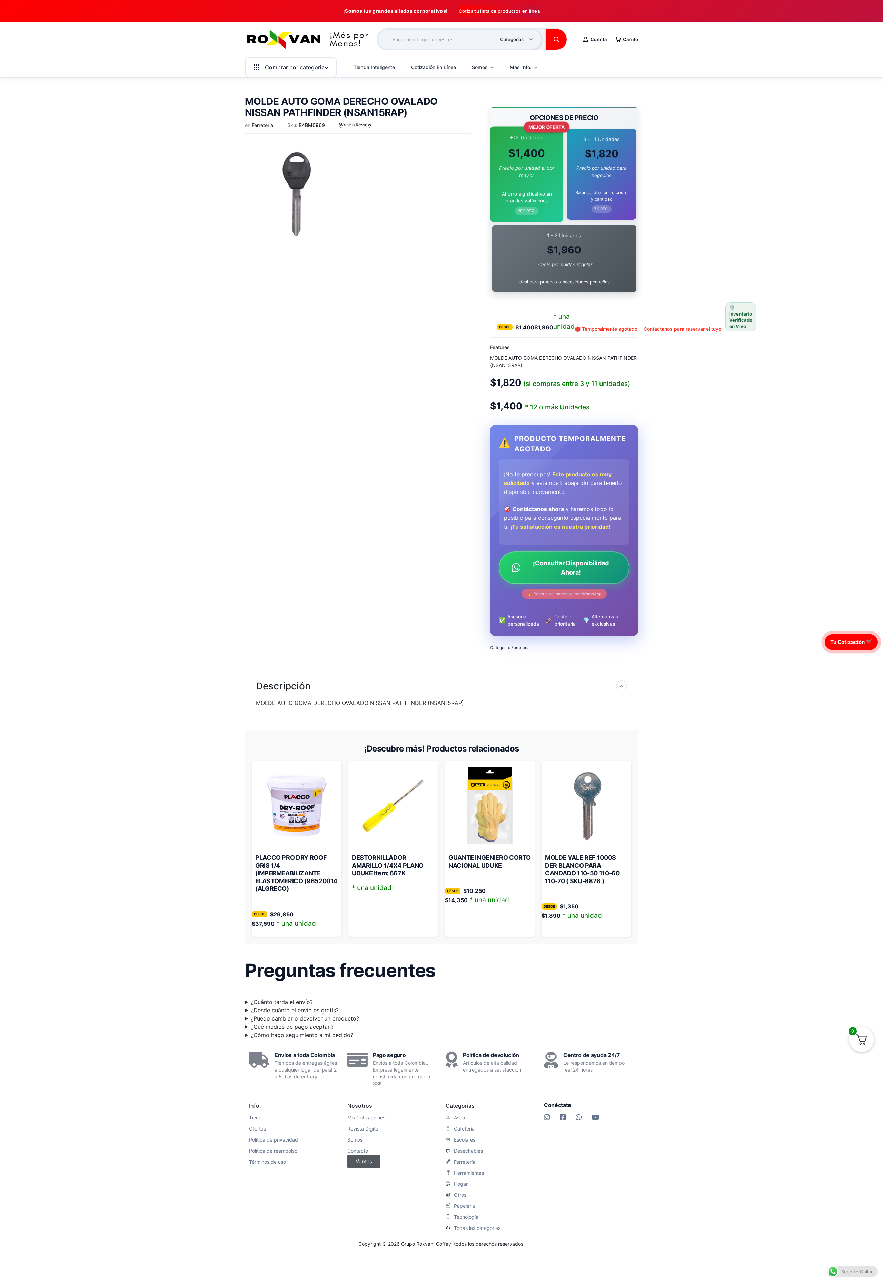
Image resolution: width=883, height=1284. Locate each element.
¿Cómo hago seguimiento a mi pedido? (302, 1035)
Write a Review (355, 124)
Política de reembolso (273, 1151)
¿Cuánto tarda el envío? (282, 1001)
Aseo (459, 1118)
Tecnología (466, 1217)
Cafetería (464, 1129)
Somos (355, 1140)
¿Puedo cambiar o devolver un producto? (305, 1018)
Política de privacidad (273, 1140)
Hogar (461, 1184)
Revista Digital (363, 1129)
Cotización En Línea (433, 67)
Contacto (357, 1151)
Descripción (283, 686)
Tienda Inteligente (374, 67)
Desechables (468, 1151)
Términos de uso (267, 1162)
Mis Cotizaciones (366, 1118)
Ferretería (464, 1162)
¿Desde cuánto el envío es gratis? (295, 1010)
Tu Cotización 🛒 (851, 641)
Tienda (257, 1118)
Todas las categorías (477, 1228)
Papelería (464, 1206)
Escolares (464, 1140)
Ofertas (257, 1129)
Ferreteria (262, 125)
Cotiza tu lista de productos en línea (499, 11)
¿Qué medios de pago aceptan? (292, 1026)
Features (500, 347)
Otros (460, 1195)
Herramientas (469, 1173)
